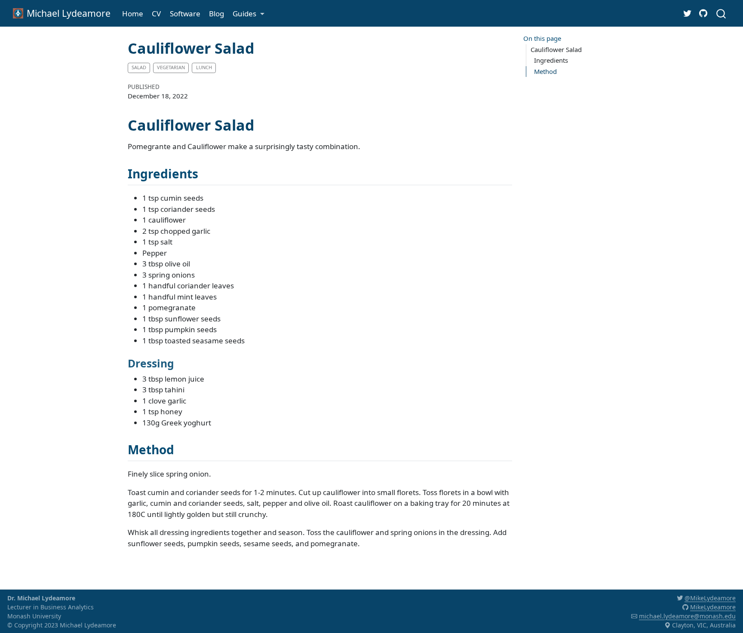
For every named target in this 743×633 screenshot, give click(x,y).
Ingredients (551, 60)
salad (139, 67)
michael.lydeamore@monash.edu (687, 616)
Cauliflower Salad (556, 49)
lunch (204, 67)
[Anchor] (206, 173)
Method (545, 71)
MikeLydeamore (713, 607)
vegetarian (171, 67)
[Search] (721, 13)
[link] (248, 13)
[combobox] (721, 13)
